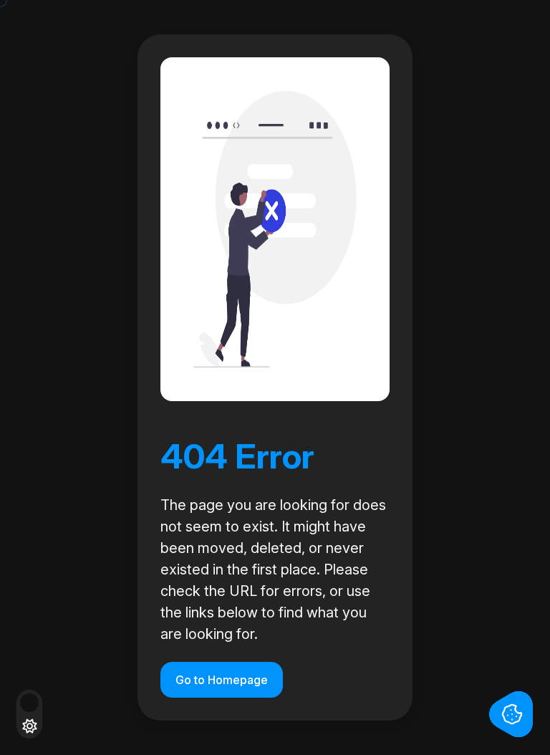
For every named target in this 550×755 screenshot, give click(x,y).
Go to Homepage (221, 680)
